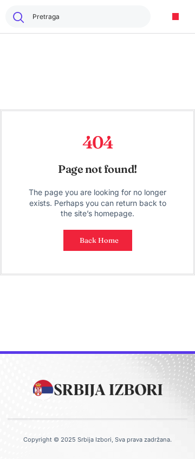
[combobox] (78, 16)
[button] (175, 16)
